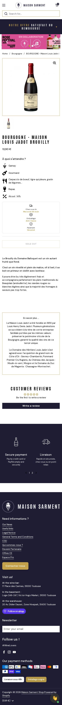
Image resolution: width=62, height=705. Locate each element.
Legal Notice (8, 532)
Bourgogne (17, 53)
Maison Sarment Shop (32, 692)
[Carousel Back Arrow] (7, 42)
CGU (4, 540)
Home (5, 53)
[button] (57, 5)
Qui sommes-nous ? (12, 545)
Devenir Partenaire (11, 549)
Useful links (7, 528)
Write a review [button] (31, 405)
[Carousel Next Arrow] (55, 42)
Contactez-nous (15, 565)
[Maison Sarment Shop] (30, 5)
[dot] (29, 46)
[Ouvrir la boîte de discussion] (55, 698)
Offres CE (7, 553)
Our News (7, 524)
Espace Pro (8, 557)
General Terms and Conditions (17, 536)
